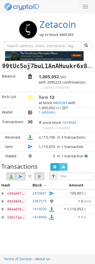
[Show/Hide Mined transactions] (30, 176)
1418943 (69, 122)
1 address (47, 112)
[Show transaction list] (54, 167)
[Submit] (86, 45)
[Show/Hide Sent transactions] (20, 176)
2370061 (39, 193)
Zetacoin (58, 24)
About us (42, 258)
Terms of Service (18, 258)
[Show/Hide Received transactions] (11, 176)
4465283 (60, 102)
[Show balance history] (63, 167)
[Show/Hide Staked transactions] (39, 176)
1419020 (39, 208)
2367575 (39, 201)
